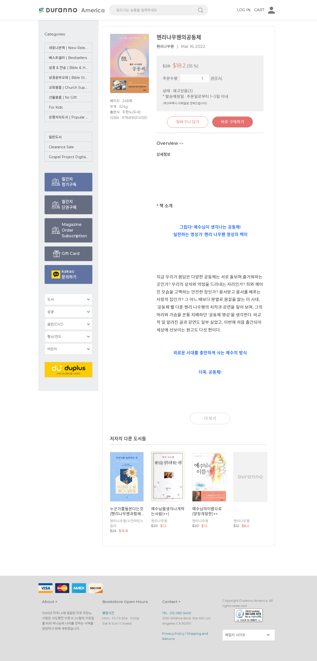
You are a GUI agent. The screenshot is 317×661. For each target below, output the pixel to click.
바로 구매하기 (232, 122)
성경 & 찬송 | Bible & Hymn (70, 67)
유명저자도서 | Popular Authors (70, 117)
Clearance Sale (61, 147)
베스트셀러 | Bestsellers (68, 58)
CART (259, 9)
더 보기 (210, 418)
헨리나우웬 (165, 46)
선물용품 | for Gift (63, 97)
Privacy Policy (173, 633)
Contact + (171, 601)
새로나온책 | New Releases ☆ (70, 48)
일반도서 (55, 137)
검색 (200, 10)
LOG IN (244, 9)
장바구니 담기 (187, 122)
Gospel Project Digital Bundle (70, 157)
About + (49, 601)
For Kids (56, 107)
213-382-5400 (180, 613)
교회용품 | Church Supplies (70, 87)
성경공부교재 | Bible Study (70, 77)
